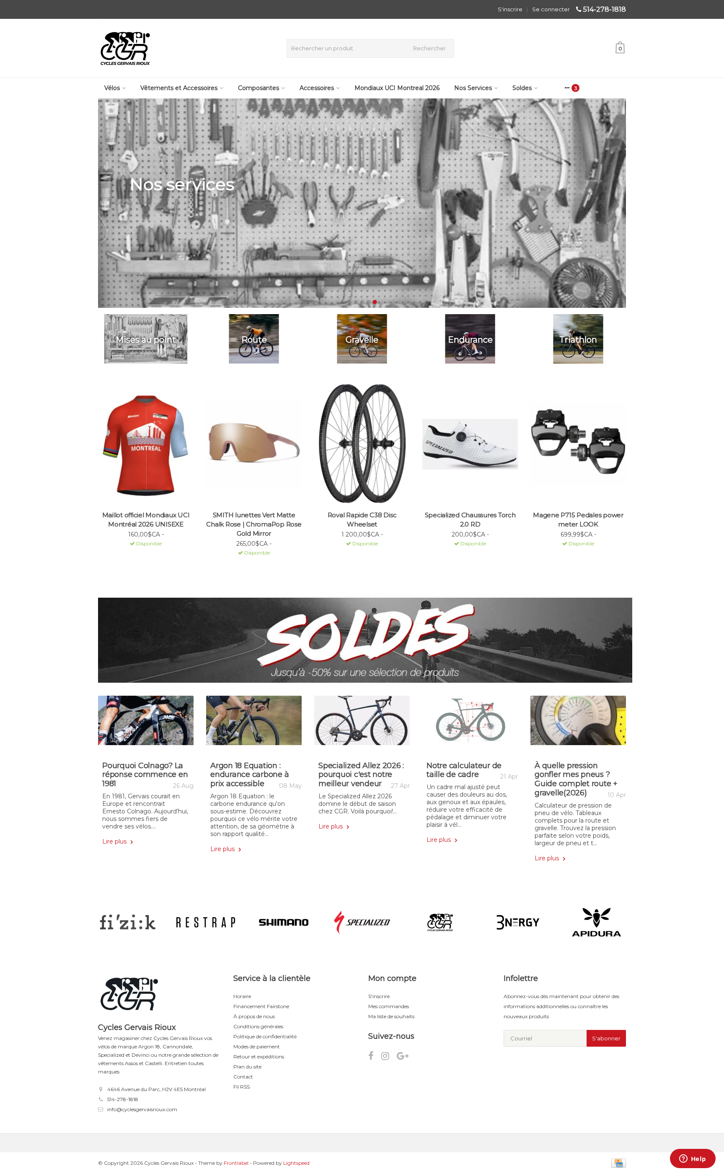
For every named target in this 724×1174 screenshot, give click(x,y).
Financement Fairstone (261, 1006)
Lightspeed (296, 1163)
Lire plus (115, 841)
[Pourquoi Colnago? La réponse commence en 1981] (146, 723)
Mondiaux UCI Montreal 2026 (397, 88)
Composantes (258, 88)
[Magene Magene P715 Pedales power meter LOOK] (578, 444)
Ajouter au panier (142, 554)
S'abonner (606, 1038)
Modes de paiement (256, 1046)
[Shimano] (283, 922)
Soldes (522, 88)
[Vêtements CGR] (440, 922)
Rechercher (429, 48)
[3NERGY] (518, 922)
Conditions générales (258, 1026)
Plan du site (247, 1066)
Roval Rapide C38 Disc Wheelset (362, 519)
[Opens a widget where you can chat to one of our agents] (693, 1159)
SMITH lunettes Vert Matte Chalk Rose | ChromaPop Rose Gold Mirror (253, 524)
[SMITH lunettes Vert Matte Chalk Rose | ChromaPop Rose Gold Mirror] (254, 444)
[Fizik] (127, 922)
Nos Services (473, 88)
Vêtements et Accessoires (178, 88)
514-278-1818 (604, 9)
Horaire (242, 996)
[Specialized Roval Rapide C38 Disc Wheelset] (362, 444)
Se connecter (551, 9)
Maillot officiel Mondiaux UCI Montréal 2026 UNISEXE (146, 519)
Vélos (112, 88)
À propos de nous (254, 1016)
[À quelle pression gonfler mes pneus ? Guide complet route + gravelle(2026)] (578, 723)
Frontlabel (236, 1163)
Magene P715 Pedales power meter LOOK (578, 519)
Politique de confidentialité (265, 1036)
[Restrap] (205, 922)
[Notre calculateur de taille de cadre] (470, 723)
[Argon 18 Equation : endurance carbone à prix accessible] (254, 723)
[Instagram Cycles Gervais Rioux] (389, 1057)
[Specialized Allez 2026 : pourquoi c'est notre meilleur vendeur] (362, 723)
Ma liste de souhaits (391, 1016)
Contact (243, 1076)
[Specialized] (361, 922)
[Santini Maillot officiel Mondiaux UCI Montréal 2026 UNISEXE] (146, 444)
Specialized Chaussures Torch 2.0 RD (470, 519)
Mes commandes (388, 1006)
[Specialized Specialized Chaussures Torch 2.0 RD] (470, 444)
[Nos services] (362, 203)
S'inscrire (510, 9)
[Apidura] (596, 922)
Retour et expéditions (258, 1056)
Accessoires (317, 88)
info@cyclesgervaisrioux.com (142, 1109)
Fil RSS (241, 1087)
